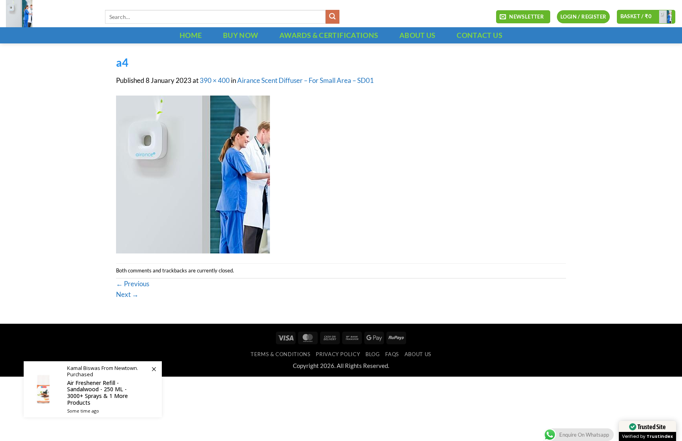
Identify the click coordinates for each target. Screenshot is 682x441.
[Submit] (332, 17)
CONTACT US (479, 35)
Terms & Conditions (280, 354)
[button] (523, 17)
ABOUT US (417, 35)
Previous (132, 284)
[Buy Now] (93, 389)
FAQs (392, 354)
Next (127, 294)
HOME (191, 35)
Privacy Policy (338, 354)
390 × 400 (215, 80)
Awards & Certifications (328, 35)
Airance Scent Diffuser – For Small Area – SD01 (305, 80)
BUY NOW (241, 35)
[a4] (193, 174)
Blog (372, 354)
